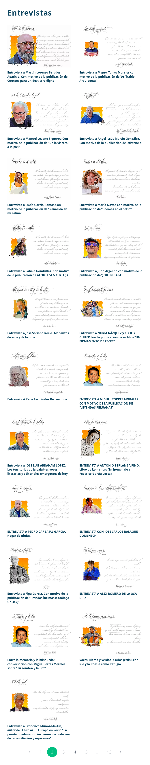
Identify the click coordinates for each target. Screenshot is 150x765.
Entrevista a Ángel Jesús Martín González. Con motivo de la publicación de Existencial (110, 141)
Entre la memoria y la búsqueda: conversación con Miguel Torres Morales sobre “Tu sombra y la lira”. (36, 664)
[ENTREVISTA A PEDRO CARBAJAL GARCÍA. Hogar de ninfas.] (39, 505)
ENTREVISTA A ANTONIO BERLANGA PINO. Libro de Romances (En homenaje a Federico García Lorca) (109, 469)
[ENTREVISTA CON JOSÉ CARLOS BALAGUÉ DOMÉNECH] (111, 505)
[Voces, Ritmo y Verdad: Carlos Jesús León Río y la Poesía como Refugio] (111, 634)
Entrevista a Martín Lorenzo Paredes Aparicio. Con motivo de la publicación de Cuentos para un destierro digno (37, 76)
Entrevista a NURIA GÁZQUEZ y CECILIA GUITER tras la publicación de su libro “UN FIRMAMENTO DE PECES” (109, 337)
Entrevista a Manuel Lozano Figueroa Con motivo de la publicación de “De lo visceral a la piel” (38, 143)
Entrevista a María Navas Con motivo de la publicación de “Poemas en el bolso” (110, 207)
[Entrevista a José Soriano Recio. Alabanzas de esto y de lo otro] (39, 307)
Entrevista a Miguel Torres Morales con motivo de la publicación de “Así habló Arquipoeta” (107, 76)
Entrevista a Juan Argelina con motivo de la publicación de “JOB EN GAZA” (110, 273)
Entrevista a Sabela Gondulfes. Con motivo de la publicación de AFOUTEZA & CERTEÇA (38, 273)
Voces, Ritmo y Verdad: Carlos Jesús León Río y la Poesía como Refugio (108, 662)
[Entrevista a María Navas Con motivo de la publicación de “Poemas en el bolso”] (111, 179)
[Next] (121, 752)
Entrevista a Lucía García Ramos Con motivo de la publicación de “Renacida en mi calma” (37, 209)
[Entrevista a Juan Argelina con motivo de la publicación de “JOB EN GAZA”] (111, 245)
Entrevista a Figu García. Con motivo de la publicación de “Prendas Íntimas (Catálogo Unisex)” (38, 598)
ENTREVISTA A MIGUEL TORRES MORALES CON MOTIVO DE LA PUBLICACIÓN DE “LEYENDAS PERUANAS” (108, 403)
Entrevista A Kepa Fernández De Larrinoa (37, 399)
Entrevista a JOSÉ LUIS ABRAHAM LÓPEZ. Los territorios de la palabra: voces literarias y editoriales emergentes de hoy (37, 469)
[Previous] (29, 752)
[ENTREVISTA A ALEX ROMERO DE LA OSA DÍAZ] (111, 568)
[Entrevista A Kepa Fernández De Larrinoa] (39, 373)
